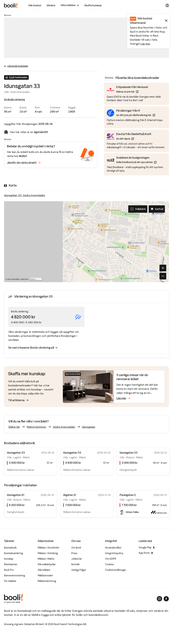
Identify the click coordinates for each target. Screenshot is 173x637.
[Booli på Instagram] (159, 598)
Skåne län (14, 426)
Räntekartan (10, 564)
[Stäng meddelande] (166, 20)
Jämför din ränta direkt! (21, 162)
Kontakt (75, 564)
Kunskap (8, 558)
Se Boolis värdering (14, 99)
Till (16, 400)
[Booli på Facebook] (166, 598)
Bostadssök (10, 547)
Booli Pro (9, 569)
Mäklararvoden (45, 575)
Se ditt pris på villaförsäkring (135, 115)
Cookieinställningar (115, 569)
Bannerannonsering (14, 575)
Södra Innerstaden (64, 426)
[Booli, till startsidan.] (11, 5)
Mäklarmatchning (47, 581)
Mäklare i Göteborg (48, 553)
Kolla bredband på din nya (136, 162)
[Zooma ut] (162, 276)
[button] (86, 241)
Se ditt (133, 138)
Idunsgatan (88, 426)
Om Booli (76, 547)
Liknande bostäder (17, 66)
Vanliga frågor (78, 569)
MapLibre (24, 279)
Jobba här (76, 558)
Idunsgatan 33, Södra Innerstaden (24, 195)
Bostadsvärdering (13, 553)
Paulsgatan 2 (128, 495)
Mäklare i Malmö (46, 558)
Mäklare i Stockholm (48, 547)
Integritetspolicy (114, 553)
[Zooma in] (162, 268)
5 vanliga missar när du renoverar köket (132, 377)
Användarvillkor (113, 547)
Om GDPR (110, 558)
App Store (144, 552)
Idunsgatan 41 (15, 495)
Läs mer (145, 43)
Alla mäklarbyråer (47, 564)
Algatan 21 (69, 495)
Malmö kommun (36, 426)
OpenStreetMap (13, 279)
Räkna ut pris (132, 91)
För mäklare (10, 581)
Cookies (109, 564)
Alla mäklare (44, 569)
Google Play (145, 547)
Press (74, 553)
